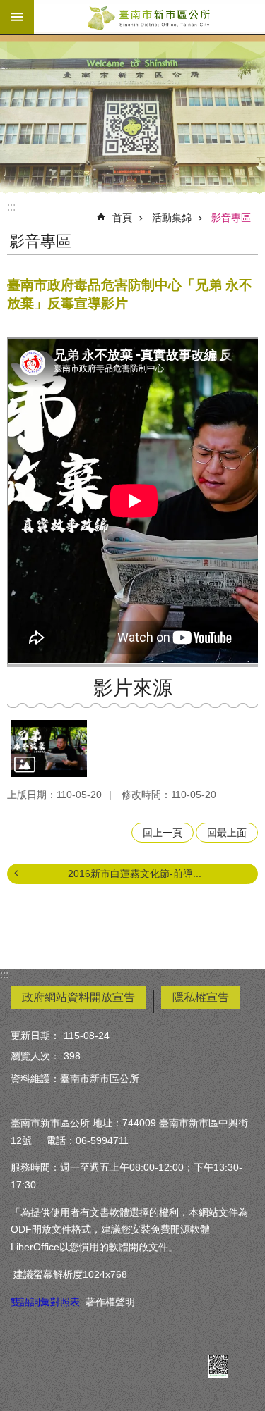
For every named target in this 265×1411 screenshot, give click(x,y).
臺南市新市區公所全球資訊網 (149, 17)
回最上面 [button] (227, 832)
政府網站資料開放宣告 (78, 997)
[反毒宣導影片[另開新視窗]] (49, 748)
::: (11, 207)
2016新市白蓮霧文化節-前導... (134, 873)
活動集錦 (172, 217)
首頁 (122, 217)
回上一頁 (162, 832)
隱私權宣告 (200, 997)
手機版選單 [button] (17, 17)
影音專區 (231, 217)
